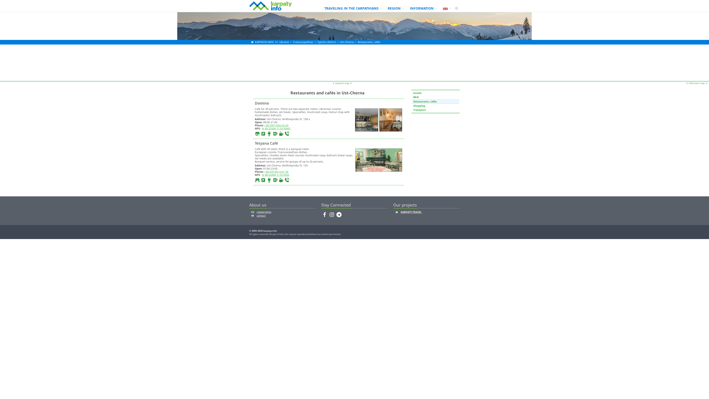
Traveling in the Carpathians (351, 8)
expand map (342, 83)
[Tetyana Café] (378, 160)
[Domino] (366, 119)
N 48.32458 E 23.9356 (275, 175)
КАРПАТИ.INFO (264, 42)
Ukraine (284, 42)
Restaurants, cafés (369, 42)
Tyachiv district (326, 42)
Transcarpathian (303, 42)
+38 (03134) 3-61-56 (276, 171)
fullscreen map (697, 83)
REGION (394, 8)
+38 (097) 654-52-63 (276, 125)
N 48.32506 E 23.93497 (276, 128)
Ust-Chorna (347, 42)
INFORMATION (422, 8)
